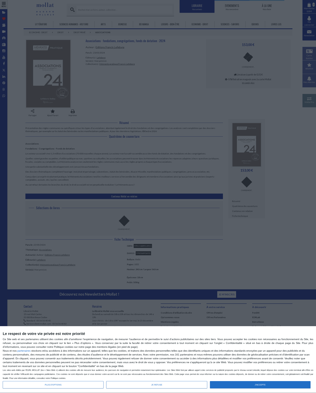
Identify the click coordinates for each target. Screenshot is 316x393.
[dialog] (158, 359)
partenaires (24, 350)
